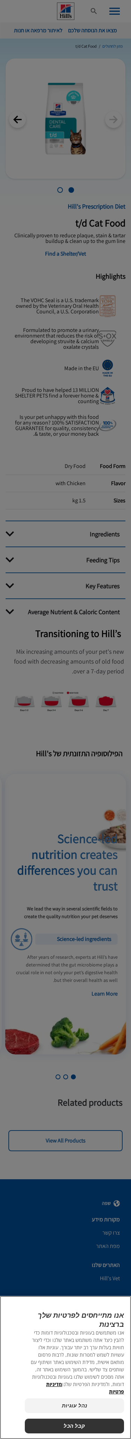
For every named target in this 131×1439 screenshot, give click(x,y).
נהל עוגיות (74, 1406)
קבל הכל (74, 1426)
